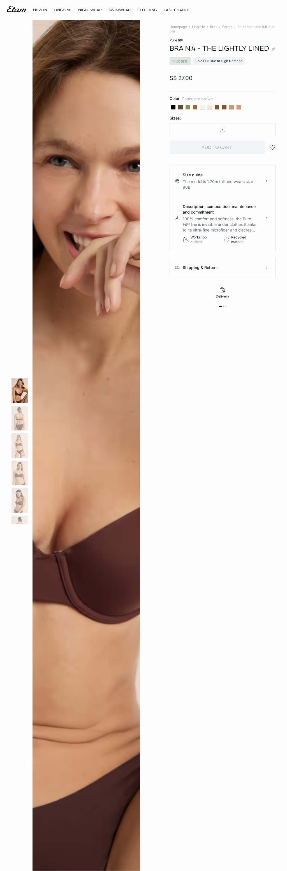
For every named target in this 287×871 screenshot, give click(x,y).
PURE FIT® (176, 40)
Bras (213, 27)
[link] (40, 10)
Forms (227, 27)
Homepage (178, 27)
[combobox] (223, 129)
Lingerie (198, 27)
